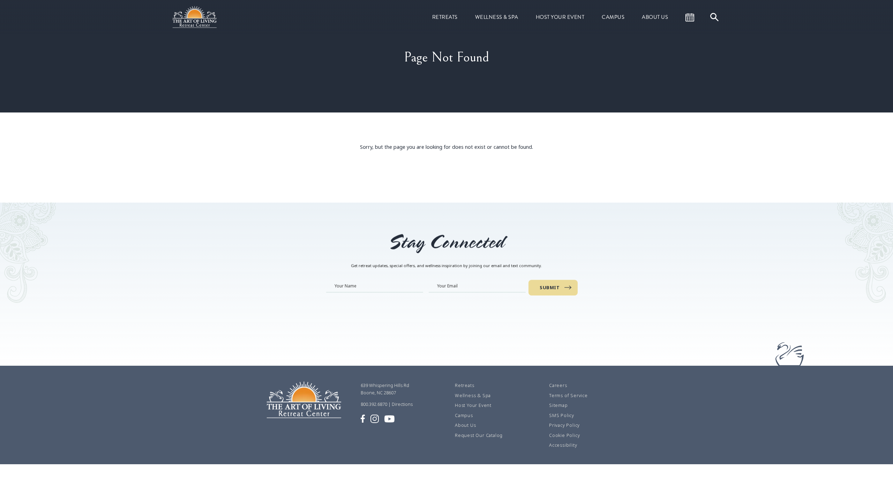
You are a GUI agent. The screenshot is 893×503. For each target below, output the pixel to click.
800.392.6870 (374, 404)
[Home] (195, 16)
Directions (402, 404)
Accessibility (563, 445)
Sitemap (558, 405)
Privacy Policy (564, 425)
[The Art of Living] (305, 403)
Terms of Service (568, 395)
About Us (655, 17)
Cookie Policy (564, 435)
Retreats (445, 17)
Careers (558, 385)
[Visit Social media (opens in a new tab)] (363, 418)
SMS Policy (561, 415)
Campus (613, 17)
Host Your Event (560, 17)
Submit (550, 287)
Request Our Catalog (479, 435)
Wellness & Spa (496, 17)
